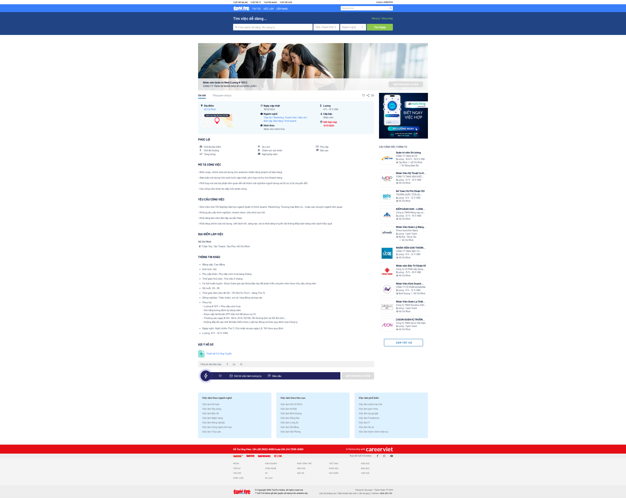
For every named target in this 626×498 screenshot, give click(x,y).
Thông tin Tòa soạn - (364, 490)
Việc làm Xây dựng (211, 408)
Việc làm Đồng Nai (289, 417)
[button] (363, 95)
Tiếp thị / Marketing (274, 117)
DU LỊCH (268, 478)
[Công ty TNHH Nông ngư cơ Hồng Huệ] (387, 214)
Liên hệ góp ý (364, 493)
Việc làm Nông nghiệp (213, 422)
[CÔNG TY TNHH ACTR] (387, 158)
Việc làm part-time (368, 408)
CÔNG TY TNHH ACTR (406, 156)
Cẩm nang (282, 8)
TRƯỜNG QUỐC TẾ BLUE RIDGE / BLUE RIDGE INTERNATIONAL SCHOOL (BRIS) (409, 194)
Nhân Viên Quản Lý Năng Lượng (410, 226)
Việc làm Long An (289, 422)
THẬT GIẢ (365, 473)
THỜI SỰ (236, 468)
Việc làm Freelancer (369, 417)
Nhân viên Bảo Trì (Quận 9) (411, 265)
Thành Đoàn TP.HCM (383, 490)
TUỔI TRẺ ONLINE (240, 2)
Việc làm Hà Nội (288, 408)
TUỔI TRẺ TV (256, 2)
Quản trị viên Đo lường (408, 152)
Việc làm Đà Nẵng (289, 427)
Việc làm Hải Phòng (290, 431)
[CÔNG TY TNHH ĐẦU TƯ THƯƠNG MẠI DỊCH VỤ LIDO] (387, 253)
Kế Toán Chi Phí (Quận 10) (410, 190)
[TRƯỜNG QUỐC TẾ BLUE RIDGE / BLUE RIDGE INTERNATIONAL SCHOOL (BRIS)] (387, 196)
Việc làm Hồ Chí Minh (291, 404)
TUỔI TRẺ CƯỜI (286, 2)
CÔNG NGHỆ (270, 468)
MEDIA (236, 463)
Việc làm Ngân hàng (212, 417)
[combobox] (273, 27)
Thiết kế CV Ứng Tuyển (219, 353)
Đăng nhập (387, 18)
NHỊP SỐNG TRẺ (304, 463)
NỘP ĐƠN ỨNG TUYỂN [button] (405, 84)
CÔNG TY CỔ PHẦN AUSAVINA (410, 287)
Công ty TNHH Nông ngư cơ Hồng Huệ (409, 212)
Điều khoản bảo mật (347, 493)
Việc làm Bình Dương (291, 413)
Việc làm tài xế (366, 427)
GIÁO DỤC (365, 463)
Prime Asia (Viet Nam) (407, 230)
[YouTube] (391, 455)
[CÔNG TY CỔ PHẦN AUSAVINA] (387, 289)
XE (266, 473)
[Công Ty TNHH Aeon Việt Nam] (387, 325)
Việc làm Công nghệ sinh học (217, 427)
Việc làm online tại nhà (370, 404)
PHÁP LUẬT (238, 478)
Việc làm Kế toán (211, 404)
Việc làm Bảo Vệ (210, 413)
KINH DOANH (271, 463)
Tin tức (256, 8)
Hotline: (382, 493)
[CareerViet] (379, 449)
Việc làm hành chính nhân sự (373, 431)
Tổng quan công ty (221, 95)
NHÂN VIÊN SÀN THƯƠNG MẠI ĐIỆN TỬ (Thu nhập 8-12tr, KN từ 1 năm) (410, 247)
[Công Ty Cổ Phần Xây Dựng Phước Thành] (387, 271)
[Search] (391, 8)
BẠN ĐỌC (365, 468)
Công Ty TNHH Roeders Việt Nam (410, 305)
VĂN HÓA (301, 468)
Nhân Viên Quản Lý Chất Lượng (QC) (409, 301)
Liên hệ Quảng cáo (327, 493)
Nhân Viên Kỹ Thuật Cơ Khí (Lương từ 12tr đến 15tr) (411, 172)
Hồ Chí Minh (210, 109)
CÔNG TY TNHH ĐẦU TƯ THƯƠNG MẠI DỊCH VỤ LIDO (409, 251)
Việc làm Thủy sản (211, 431)
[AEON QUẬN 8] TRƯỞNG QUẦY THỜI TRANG (410, 319)
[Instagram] (384, 455)
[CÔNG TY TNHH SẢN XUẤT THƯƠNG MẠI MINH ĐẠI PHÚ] (387, 178)
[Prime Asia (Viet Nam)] (387, 232)
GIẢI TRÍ (300, 473)
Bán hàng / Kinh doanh (284, 120)
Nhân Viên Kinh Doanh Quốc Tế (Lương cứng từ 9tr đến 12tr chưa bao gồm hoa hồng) (411, 283)
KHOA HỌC (334, 468)
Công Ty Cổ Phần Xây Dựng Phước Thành (409, 269)
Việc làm (268, 8)
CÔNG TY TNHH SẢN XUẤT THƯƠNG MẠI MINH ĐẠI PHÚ (409, 176)
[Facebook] (377, 455)
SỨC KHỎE (334, 473)
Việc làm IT (364, 422)
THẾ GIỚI (237, 473)
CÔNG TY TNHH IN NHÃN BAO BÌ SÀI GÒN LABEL (230, 85)
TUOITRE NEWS (270, 2)
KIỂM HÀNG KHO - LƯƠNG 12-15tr (410, 208)
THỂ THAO (333, 463)
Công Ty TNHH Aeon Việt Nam (411, 323)
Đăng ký (376, 18)
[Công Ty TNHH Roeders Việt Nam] (387, 307)
